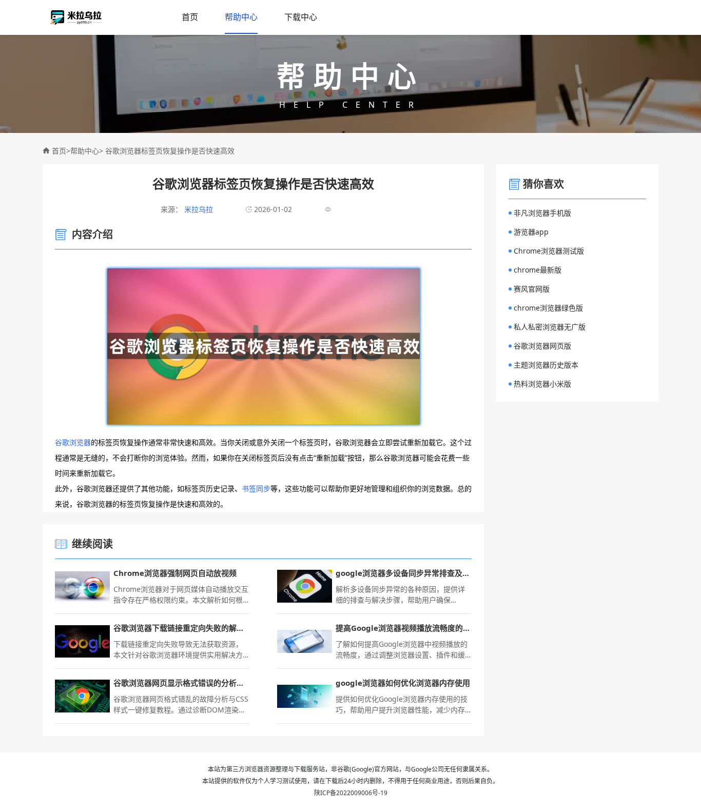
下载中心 (300, 17)
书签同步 (256, 488)
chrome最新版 (537, 270)
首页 (190, 17)
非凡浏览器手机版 (542, 213)
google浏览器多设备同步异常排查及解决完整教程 (404, 573)
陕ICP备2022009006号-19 (350, 792)
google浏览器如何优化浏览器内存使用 (403, 683)
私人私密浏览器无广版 (550, 327)
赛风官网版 (532, 289)
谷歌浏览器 (73, 442)
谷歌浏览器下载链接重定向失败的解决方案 (181, 628)
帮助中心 (241, 17)
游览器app (531, 232)
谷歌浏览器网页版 (542, 346)
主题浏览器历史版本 (546, 365)
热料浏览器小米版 (542, 384)
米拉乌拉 (197, 209)
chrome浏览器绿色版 (548, 308)
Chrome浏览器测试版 (549, 251)
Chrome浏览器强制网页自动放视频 (175, 573)
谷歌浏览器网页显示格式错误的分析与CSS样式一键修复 (181, 683)
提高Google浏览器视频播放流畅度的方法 (404, 628)
